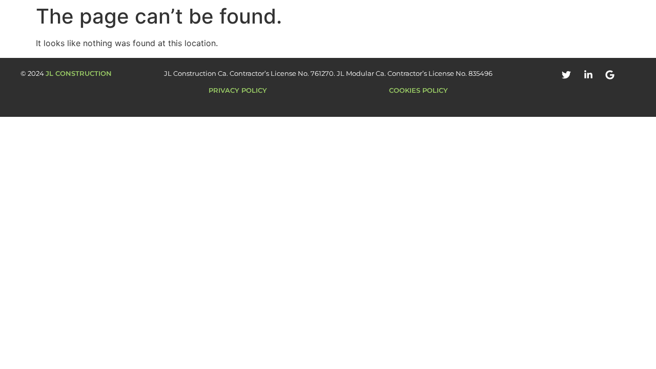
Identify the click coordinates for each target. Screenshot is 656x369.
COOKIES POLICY (418, 90)
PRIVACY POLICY (238, 90)
